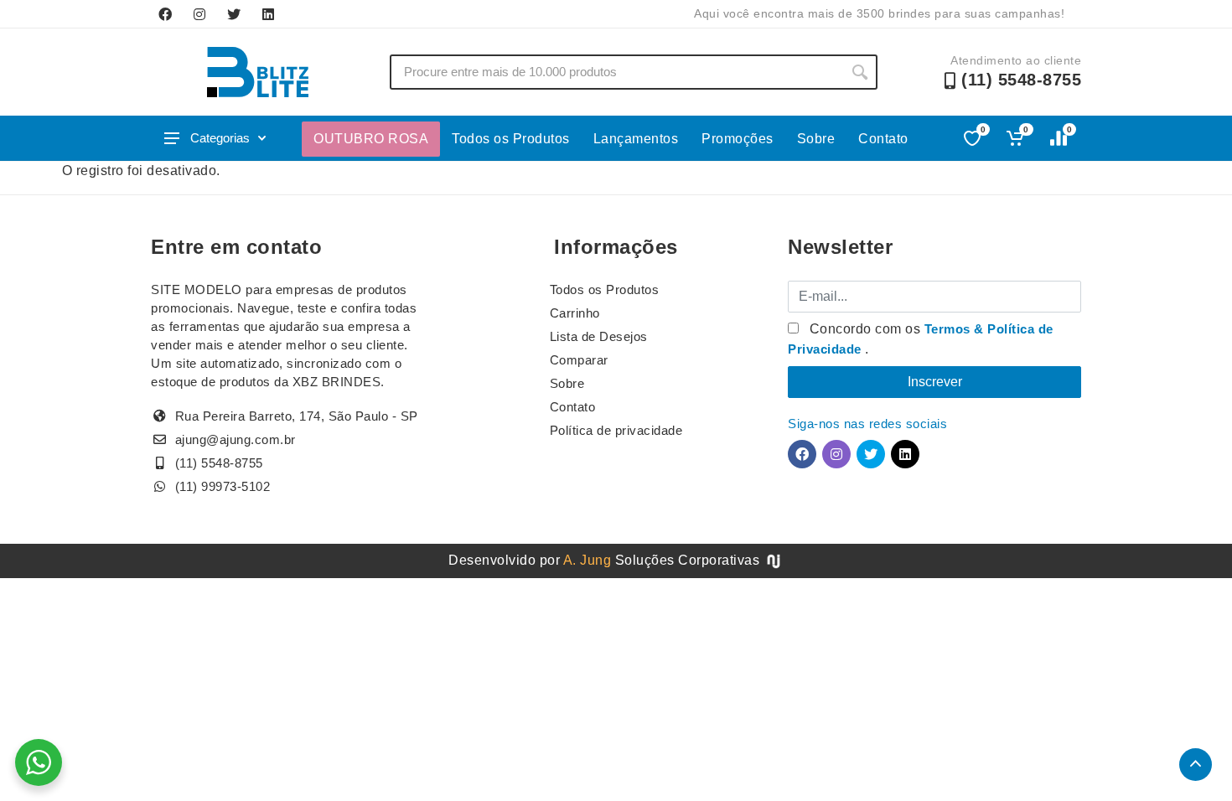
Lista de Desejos (599, 336)
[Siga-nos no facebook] (165, 14)
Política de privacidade (616, 430)
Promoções (737, 139)
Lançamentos (636, 139)
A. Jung (587, 560)
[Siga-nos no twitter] (234, 14)
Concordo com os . (920, 339)
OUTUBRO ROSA (370, 139)
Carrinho (575, 313)
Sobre (816, 139)
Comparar (579, 360)
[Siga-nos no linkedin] (268, 14)
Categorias (220, 138)
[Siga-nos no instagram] (199, 14)
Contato (883, 139)
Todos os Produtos (511, 139)
